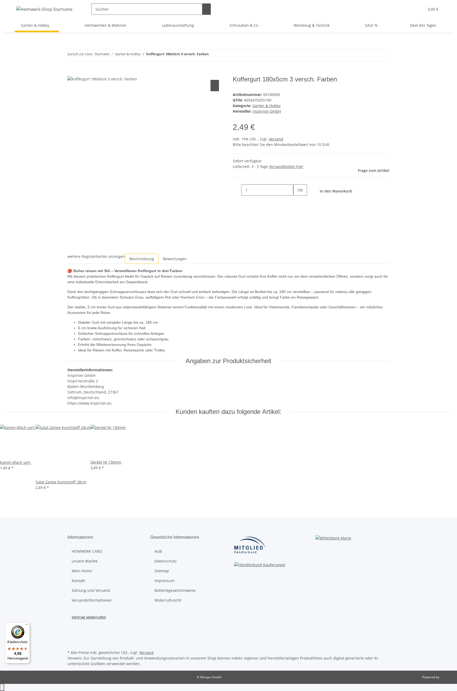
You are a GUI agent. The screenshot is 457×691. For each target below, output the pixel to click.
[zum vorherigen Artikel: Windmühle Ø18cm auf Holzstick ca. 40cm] (213, 55)
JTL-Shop (446, 677)
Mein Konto (82, 570)
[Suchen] (206, 9)
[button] (418, 9)
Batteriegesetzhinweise (175, 590)
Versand (276, 138)
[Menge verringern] (237, 190)
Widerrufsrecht (167, 600)
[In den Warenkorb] (71, 73)
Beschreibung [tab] (141, 258)
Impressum (164, 580)
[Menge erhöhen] (297, 201)
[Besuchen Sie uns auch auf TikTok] (71, 643)
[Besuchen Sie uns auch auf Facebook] (71, 630)
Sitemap (161, 570)
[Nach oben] (2, 687)
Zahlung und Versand (91, 590)
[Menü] (27, 626)
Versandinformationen (92, 600)
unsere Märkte (85, 561)
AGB (158, 551)
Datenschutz (165, 561)
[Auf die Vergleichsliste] (215, 85)
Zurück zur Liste (79, 54)
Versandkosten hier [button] (286, 166)
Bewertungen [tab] (175, 258)
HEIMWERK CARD (87, 551)
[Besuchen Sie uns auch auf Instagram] (71, 636)
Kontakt (78, 580)
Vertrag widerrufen (89, 617)
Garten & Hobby (266, 105)
